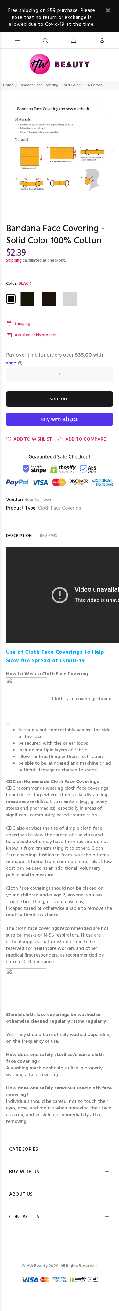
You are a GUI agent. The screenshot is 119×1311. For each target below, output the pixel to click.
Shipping (14, 260)
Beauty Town (38, 500)
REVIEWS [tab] (48, 535)
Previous (6, 149)
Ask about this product (36, 335)
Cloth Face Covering (59, 508)
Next (113, 149)
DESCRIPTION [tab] (19, 535)
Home (8, 85)
